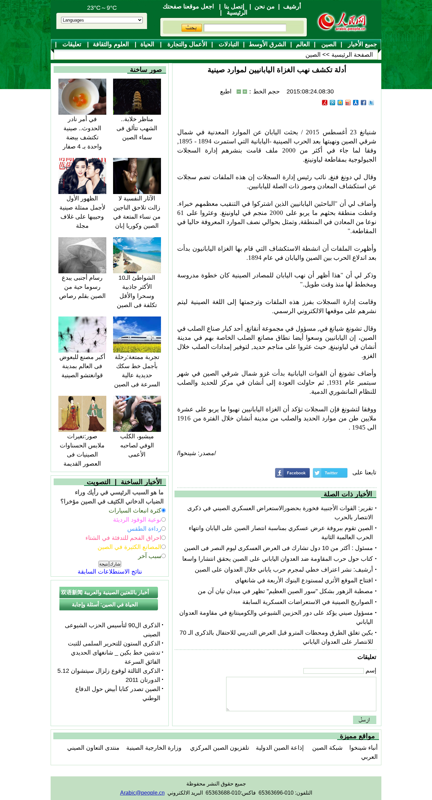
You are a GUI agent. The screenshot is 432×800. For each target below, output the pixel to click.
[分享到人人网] (356, 102)
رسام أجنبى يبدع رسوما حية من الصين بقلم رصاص (82, 286)
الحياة (148, 44)
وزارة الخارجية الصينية (154, 747)
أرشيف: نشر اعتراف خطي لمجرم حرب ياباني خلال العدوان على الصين (284, 569)
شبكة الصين (326, 747)
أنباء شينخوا (363, 747)
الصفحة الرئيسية (352, 54)
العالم (303, 44)
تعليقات (72, 44)
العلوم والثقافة (112, 44)
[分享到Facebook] (364, 102)
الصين (328, 44)
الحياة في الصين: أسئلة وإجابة (105, 604)
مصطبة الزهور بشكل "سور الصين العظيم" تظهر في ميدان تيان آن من (285, 591)
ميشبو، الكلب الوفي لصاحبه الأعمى (137, 445)
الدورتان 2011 (143, 680)
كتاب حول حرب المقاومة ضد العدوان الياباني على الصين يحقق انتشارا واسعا (277, 558)
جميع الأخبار (361, 44)
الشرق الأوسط (267, 44)
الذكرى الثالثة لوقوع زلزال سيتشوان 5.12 (108, 670)
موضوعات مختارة (219, 55)
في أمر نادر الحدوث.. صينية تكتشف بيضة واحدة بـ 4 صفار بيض (82, 137)
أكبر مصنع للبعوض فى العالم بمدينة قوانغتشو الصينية (82, 366)
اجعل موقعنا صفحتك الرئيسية (205, 9)
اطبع (226, 91)
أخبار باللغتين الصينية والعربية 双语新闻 (105, 592)
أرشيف (292, 6)
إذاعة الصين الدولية (280, 747)
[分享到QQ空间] (340, 102)
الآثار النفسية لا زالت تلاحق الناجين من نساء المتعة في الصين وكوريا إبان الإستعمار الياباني (137, 216)
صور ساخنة (146, 69)
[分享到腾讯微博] (332, 102)
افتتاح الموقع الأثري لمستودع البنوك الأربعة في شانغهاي (304, 580)
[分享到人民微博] (325, 102)
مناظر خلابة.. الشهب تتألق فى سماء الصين (136, 128)
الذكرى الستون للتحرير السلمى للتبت (114, 643)
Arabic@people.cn (142, 793)
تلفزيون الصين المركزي (218, 747)
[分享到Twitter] (371, 102)
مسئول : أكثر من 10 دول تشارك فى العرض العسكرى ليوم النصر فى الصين (278, 548)
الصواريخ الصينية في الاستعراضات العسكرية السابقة (307, 602)
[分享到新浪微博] (348, 102)
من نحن (264, 6)
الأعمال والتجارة (186, 44)
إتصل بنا (234, 6)
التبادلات (228, 44)
